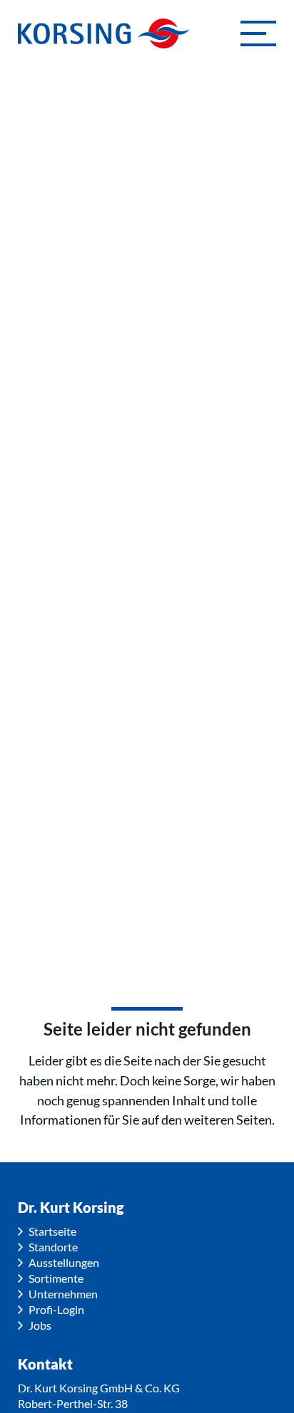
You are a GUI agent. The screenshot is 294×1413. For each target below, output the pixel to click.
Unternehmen (63, 1293)
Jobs (40, 1325)
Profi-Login (56, 1309)
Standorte (53, 1246)
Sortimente (56, 1278)
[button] (258, 33)
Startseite (52, 1231)
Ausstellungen (64, 1262)
